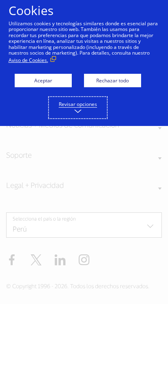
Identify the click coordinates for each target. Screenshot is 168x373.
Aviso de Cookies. (28, 60)
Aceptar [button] (43, 80)
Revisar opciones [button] (78, 104)
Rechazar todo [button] (112, 80)
